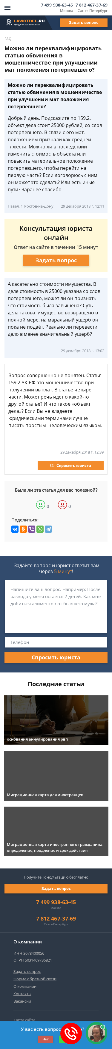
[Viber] (31, 529)
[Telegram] (48, 529)
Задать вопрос (83, 22)
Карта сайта (24, 1020)
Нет (45, 1039)
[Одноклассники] (23, 529)
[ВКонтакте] (15, 529)
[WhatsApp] (40, 529)
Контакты (22, 993)
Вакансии (22, 1001)
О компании (24, 986)
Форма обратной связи (34, 978)
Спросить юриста (73, 465)
